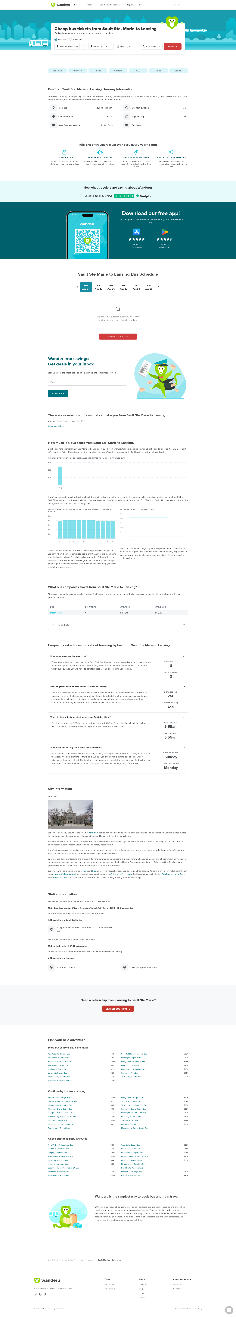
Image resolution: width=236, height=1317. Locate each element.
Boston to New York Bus (58, 1149)
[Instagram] (35, 1294)
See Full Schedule (118, 336)
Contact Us (177, 1284)
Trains (89, 5)
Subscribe (58, 393)
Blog (140, 5)
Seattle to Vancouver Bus (58, 1172)
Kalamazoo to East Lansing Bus (61, 1124)
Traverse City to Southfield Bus (134, 1105)
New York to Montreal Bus (132, 1160)
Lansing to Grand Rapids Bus (133, 1113)
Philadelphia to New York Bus (60, 1156)
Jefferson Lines (59, 877)
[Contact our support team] (229, 1310)
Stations (178, 70)
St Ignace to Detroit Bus (131, 1101)
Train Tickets (109, 1289)
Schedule (57, 70)
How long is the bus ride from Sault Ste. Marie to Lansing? (78, 686)
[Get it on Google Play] (165, 232)
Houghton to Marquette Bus (133, 1097)
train (85, 871)
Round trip (77, 39)
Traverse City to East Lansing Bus (62, 1116)
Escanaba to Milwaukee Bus (60, 1080)
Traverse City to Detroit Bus (59, 1077)
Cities (158, 70)
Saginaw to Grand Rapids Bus (133, 1109)
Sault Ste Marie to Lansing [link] (109, 1260)
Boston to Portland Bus (131, 1175)
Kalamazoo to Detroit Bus (58, 1058)
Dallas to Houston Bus (130, 1149)
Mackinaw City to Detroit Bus (60, 1109)
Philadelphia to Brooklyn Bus (133, 1164)
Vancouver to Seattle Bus (58, 1175)
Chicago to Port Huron (121, 874)
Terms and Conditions (183, 1309)
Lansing (91, 1260)
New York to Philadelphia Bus (60, 1145)
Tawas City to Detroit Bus (131, 1077)
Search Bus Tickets (118, 1009)
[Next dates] (159, 287)
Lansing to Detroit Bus (57, 1073)
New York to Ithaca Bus (58, 1160)
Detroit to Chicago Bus (130, 1065)
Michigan (93, 832)
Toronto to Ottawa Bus (130, 1145)
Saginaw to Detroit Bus (57, 1069)
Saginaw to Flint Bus (129, 1073)
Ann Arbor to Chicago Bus (59, 1054)
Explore (130, 5)
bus (94, 871)
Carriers (118, 70)
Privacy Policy (197, 1309)
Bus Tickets (53, 1260)
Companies (178, 1289)
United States (67, 1260)
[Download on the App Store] (137, 232)
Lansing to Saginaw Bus (131, 1058)
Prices (98, 70)
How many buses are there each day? (68, 656)
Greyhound (167, 874)
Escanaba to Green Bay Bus (60, 1061)
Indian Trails (56, 612)
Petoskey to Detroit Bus (58, 1065)
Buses (77, 5)
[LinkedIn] (45, 1294)
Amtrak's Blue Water (65, 874)
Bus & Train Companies (110, 5)
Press (141, 1293)
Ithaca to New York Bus (58, 1164)
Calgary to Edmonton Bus (59, 1152)
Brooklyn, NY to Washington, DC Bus (63, 1168)
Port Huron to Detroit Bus (59, 1128)
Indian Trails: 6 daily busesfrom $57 (67, 421)
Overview (77, 70)
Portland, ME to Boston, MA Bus (134, 1156)
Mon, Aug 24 (125, 46)
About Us (143, 1284)
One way (62, 39)
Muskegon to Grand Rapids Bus (134, 1128)
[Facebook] (40, 1294)
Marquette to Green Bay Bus (60, 1105)
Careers (142, 1297)
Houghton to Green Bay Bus (133, 1061)
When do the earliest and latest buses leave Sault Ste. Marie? (80, 717)
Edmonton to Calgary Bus (132, 1152)
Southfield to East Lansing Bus (134, 1054)
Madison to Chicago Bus (131, 1172)
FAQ (138, 70)
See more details (56, 426)
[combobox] (67, 46)
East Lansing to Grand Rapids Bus (62, 1101)
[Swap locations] (84, 46)
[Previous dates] (77, 287)
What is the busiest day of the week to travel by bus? (76, 747)
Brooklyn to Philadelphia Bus (133, 1168)
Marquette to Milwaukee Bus (133, 1069)
